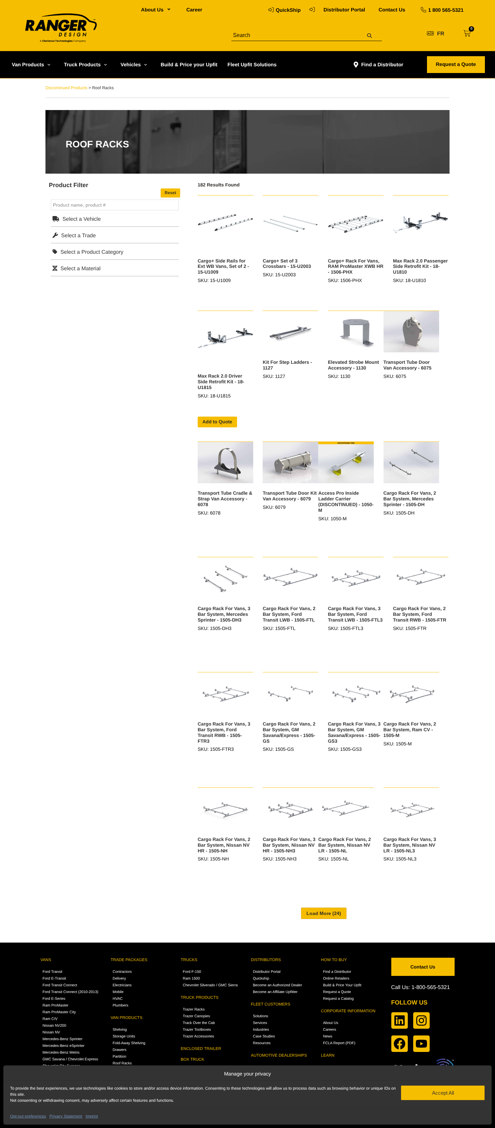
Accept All (443, 1093)
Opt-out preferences (28, 1116)
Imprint (92, 1116)
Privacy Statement (66, 1116)
